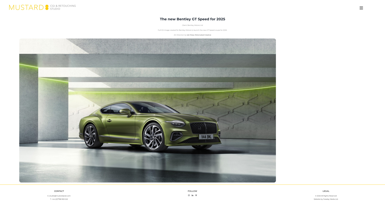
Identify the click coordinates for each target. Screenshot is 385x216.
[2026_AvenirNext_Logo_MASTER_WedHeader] (43, 4)
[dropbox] (196, 195)
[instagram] (189, 195)
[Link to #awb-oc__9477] (369, 8)
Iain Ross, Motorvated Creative (199, 35)
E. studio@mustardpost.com (59, 196)
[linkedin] (192, 195)
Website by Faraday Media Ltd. (326, 199)
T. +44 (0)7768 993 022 (59, 199)
